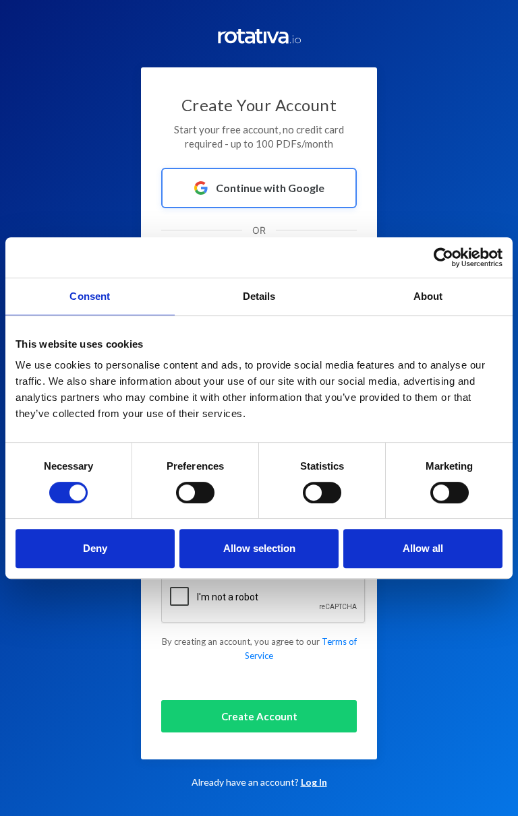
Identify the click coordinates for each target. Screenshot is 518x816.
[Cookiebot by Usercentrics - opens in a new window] (443, 257)
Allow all (423, 548)
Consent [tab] (89, 296)
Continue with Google (270, 187)
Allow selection (259, 548)
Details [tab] (259, 296)
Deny (95, 548)
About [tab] (428, 296)
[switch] (195, 492)
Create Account (259, 716)
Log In (314, 782)
